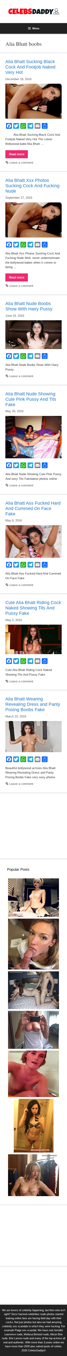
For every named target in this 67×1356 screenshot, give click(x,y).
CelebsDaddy (36, 1350)
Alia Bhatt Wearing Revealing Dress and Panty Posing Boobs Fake (32, 704)
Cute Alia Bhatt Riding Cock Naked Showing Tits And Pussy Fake (33, 608)
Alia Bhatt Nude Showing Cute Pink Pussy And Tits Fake (30, 399)
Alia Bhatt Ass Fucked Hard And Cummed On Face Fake (33, 508)
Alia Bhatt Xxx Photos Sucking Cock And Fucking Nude (32, 185)
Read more (18, 155)
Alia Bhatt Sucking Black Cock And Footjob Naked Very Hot (30, 67)
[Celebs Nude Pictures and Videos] (33, 11)
